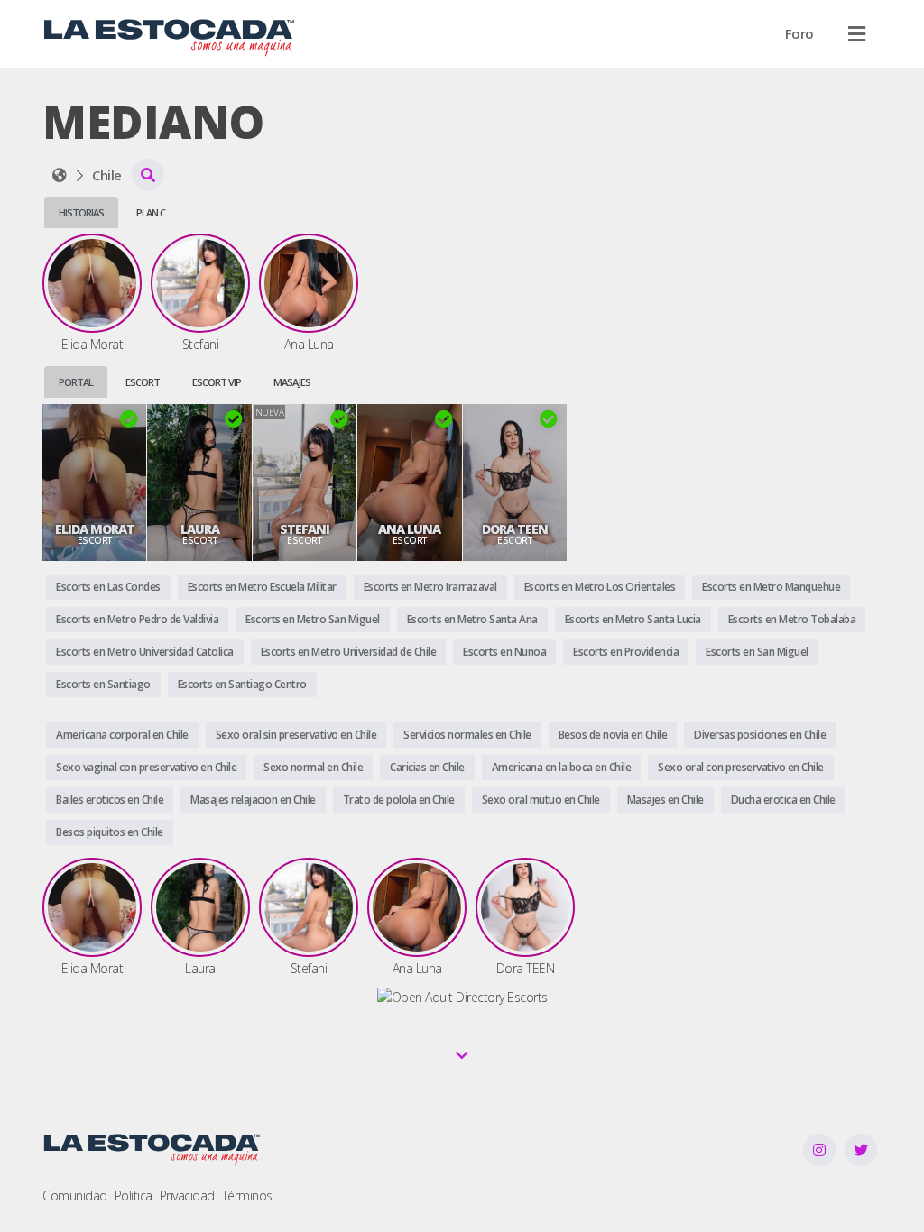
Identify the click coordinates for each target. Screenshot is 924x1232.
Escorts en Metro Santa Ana (472, 619)
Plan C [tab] (150, 212)
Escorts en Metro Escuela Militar (262, 586)
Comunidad (74, 1195)
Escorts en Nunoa (504, 651)
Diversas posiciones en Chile (760, 734)
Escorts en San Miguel (757, 651)
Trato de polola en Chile (399, 799)
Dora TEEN (515, 529)
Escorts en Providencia (626, 651)
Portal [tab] (76, 382)
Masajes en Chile (665, 799)
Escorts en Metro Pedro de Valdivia (137, 619)
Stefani (304, 529)
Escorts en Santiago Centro (242, 684)
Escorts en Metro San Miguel (312, 619)
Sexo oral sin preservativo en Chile (296, 734)
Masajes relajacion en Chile (253, 799)
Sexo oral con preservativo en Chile (741, 767)
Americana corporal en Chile (122, 734)
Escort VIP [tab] (216, 382)
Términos (247, 1195)
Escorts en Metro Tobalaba (792, 619)
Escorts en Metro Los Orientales (600, 586)
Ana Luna (409, 529)
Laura (199, 529)
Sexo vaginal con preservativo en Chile (146, 767)
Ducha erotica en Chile (783, 799)
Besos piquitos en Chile (109, 832)
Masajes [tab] (291, 382)
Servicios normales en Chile (467, 734)
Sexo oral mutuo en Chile (541, 799)
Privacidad (187, 1195)
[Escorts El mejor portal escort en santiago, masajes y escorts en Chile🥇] (59, 175)
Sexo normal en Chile (313, 767)
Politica (133, 1195)
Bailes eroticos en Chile (109, 799)
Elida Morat (94, 529)
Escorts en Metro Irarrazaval (430, 586)
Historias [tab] (81, 212)
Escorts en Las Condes (108, 586)
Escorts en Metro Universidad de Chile (349, 651)
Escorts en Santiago (103, 684)
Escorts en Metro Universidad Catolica (145, 651)
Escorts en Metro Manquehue (771, 586)
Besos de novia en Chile (613, 734)
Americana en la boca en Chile (562, 767)
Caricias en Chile (427, 767)
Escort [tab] (142, 382)
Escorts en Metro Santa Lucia (633, 619)
